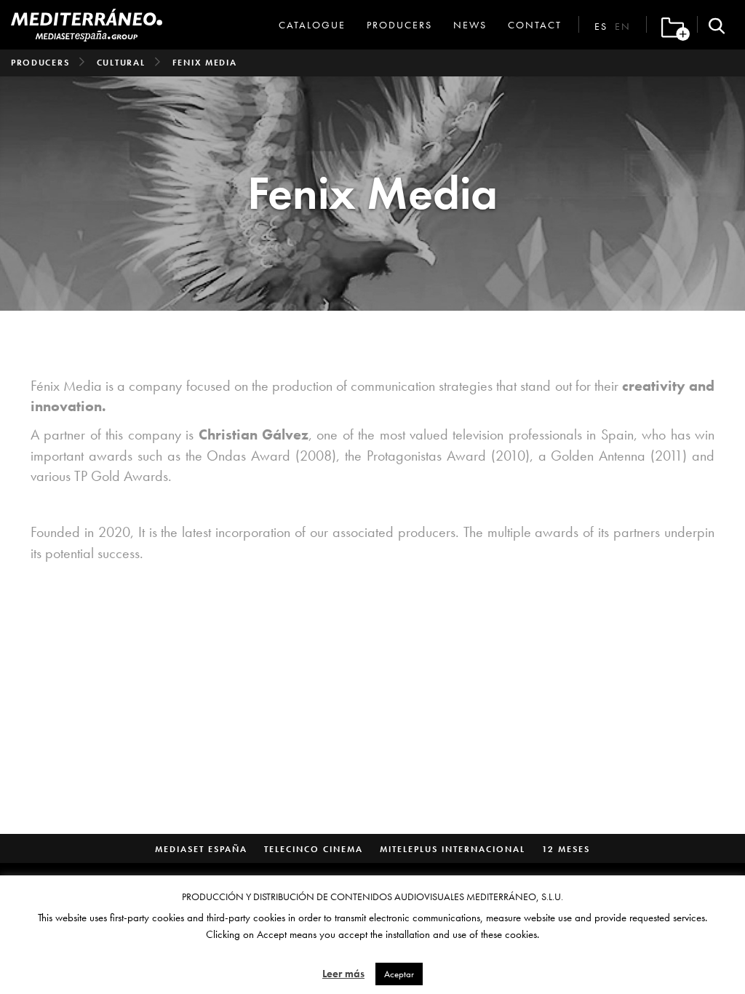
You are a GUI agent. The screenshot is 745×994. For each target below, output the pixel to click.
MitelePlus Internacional (452, 849)
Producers (399, 24)
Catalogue (312, 24)
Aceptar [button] (399, 974)
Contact (535, 24)
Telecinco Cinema (313, 849)
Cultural (121, 62)
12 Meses (566, 849)
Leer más (343, 973)
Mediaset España (201, 849)
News (470, 24)
